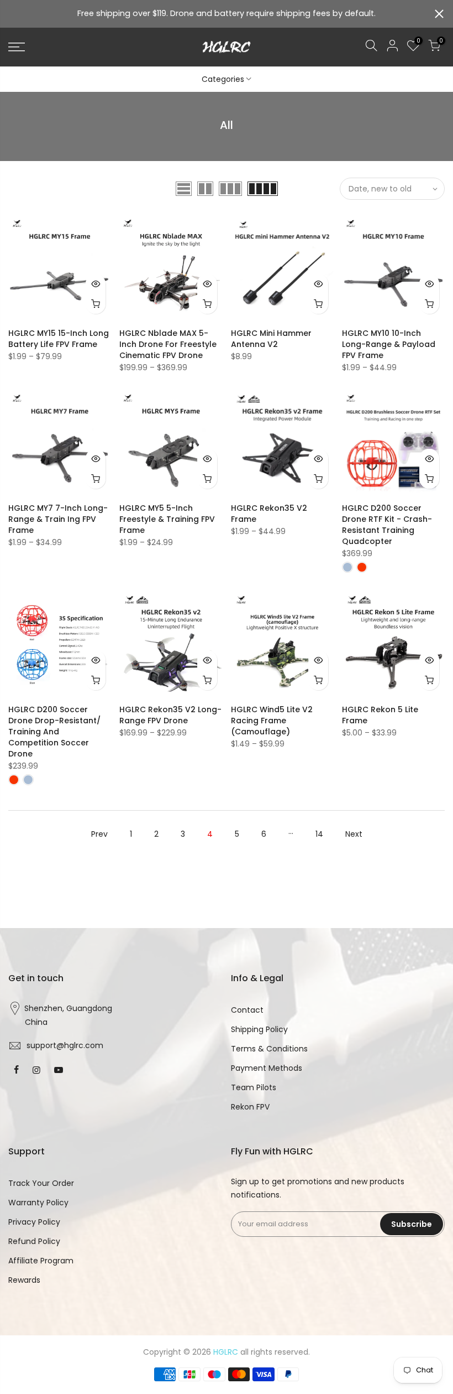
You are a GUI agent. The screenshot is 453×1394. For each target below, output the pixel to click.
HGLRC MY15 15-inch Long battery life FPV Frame (58, 339)
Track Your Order (41, 1183)
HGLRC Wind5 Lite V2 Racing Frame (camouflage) (272, 720)
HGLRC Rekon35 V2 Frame (269, 513)
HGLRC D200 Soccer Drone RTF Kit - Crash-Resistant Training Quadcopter (387, 524)
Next (353, 833)
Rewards (24, 1280)
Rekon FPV (250, 1106)
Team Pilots (253, 1087)
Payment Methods (266, 1068)
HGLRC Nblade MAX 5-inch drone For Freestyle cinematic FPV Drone (168, 344)
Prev (99, 833)
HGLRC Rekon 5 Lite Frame (380, 715)
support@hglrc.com (65, 1045)
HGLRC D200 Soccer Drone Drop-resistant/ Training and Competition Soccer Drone (54, 731)
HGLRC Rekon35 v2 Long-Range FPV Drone (170, 715)
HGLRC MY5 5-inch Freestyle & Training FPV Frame (167, 519)
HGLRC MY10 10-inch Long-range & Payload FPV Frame (388, 344)
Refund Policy (34, 1241)
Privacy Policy (34, 1221)
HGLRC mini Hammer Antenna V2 (271, 339)
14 (319, 833)
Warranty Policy (38, 1202)
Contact (247, 1009)
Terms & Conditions (269, 1048)
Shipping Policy (259, 1029)
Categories (223, 79)
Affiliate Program (40, 1260)
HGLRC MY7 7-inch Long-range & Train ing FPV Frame (58, 519)
